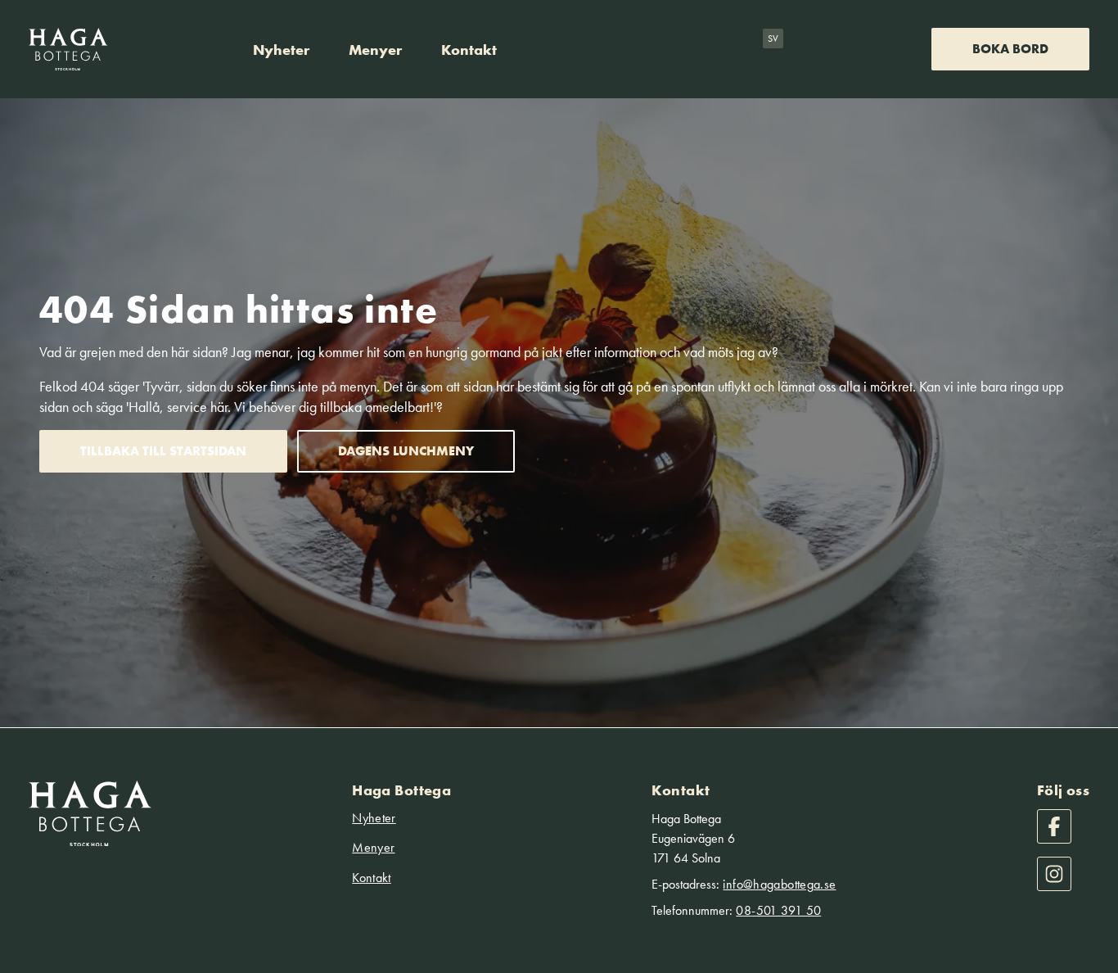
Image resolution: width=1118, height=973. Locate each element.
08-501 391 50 (778, 910)
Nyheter (281, 49)
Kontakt (469, 49)
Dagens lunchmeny (406, 450)
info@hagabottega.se (779, 884)
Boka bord (1010, 48)
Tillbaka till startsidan (163, 450)
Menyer (375, 49)
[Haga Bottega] (68, 49)
